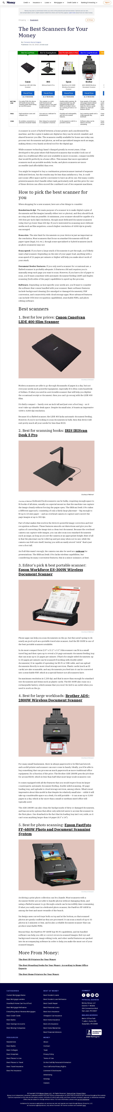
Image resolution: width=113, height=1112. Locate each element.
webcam (80, 551)
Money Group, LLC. (46, 1093)
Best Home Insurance (51, 1020)
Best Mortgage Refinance (17, 1007)
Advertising (47, 1075)
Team (45, 1050)
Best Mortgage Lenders (16, 999)
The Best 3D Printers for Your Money (37, 959)
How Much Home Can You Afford (19, 1003)
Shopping (22, 20)
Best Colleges (12, 1050)
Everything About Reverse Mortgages (21, 1011)
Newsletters (11, 1042)
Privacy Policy (48, 1054)
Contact (46, 1046)
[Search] (4, 2)
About (45, 1042)
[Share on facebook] (83, 995)
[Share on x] (88, 995)
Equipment (34, 20)
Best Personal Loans (51, 1007)
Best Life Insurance (50, 1024)
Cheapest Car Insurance (52, 1016)
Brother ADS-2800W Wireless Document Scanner (54, 697)
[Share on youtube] (97, 995)
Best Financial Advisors (52, 1032)
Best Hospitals (12, 1054)
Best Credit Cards (14, 1016)
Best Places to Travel (15, 1062)
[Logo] (11, 2)
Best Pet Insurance (14, 1071)
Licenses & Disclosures (52, 1071)
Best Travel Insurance (15, 1066)
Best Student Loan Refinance (54, 999)
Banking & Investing (88, 2)
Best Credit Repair (50, 1003)
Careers (46, 1083)
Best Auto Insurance (51, 1011)
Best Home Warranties (52, 1028)
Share (91, 20)
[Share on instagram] (92, 995)
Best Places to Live (14, 1058)
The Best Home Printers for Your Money (39, 974)
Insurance (36, 2)
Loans (47, 2)
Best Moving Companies (16, 1028)
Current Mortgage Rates (16, 995)
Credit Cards (71, 2)
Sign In (107, 2)
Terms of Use (48, 1058)
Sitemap (46, 1079)
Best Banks (11, 1020)
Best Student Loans (51, 995)
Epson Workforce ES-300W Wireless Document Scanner (51, 571)
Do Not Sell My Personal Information (57, 1062)
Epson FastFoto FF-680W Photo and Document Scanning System (55, 829)
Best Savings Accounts (16, 1024)
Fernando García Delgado (32, 42)
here (84, 1105)
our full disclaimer (83, 1099)
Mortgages (58, 2)
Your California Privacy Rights (54, 1066)
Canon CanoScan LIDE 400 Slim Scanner (52, 319)
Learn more (72, 13)
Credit (26, 2)
